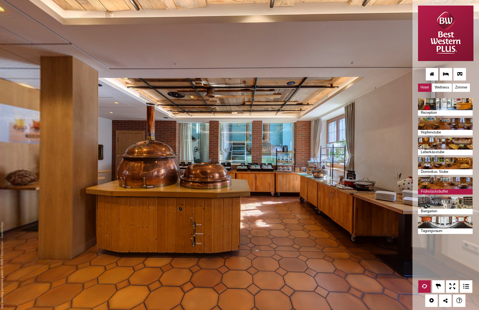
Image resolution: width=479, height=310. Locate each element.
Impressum (2, 248)
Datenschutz (2, 229)
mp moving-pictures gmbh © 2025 (2, 283)
